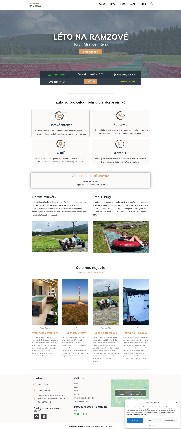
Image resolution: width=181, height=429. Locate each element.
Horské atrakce (60, 125)
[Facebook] (36, 416)
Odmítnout (152, 420)
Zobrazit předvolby (170, 420)
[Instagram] (44, 416)
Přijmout (135, 420)
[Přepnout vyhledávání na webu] (151, 4)
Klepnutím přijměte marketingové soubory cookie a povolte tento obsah (130, 393)
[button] (177, 402)
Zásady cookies (151, 425)
